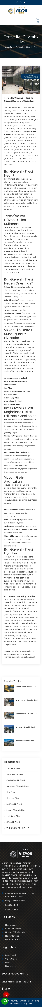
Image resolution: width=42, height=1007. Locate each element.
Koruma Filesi (12, 798)
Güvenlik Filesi (13, 822)
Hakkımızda (11, 925)
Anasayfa (8, 47)
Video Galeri (11, 959)
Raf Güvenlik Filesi (14, 774)
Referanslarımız (12, 939)
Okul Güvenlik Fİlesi (15, 780)
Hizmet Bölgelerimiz (15, 932)
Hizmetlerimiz (12, 936)
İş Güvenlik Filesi (14, 804)
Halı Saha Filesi (13, 768)
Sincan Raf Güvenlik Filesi (26, 687)
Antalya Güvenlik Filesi (25, 727)
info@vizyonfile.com (15, 901)
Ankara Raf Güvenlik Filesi (26, 700)
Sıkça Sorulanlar (13, 929)
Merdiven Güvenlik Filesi (17, 786)
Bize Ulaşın (10, 966)
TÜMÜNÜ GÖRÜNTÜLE (17, 828)
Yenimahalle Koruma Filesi (27, 714)
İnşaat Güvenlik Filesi (16, 810)
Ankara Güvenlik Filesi (25, 741)
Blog (7, 962)
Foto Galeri (10, 955)
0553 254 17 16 (11, 905)
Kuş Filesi (10, 792)
